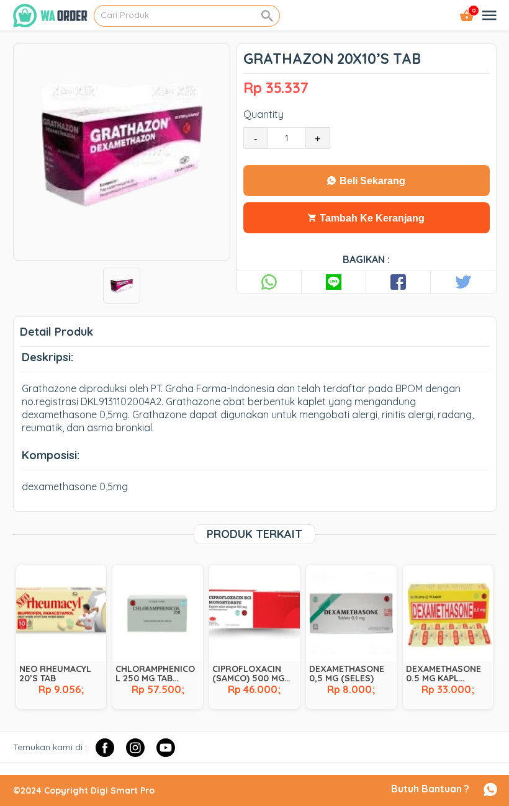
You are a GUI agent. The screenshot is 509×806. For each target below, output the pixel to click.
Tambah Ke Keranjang (371, 218)
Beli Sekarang (371, 181)
